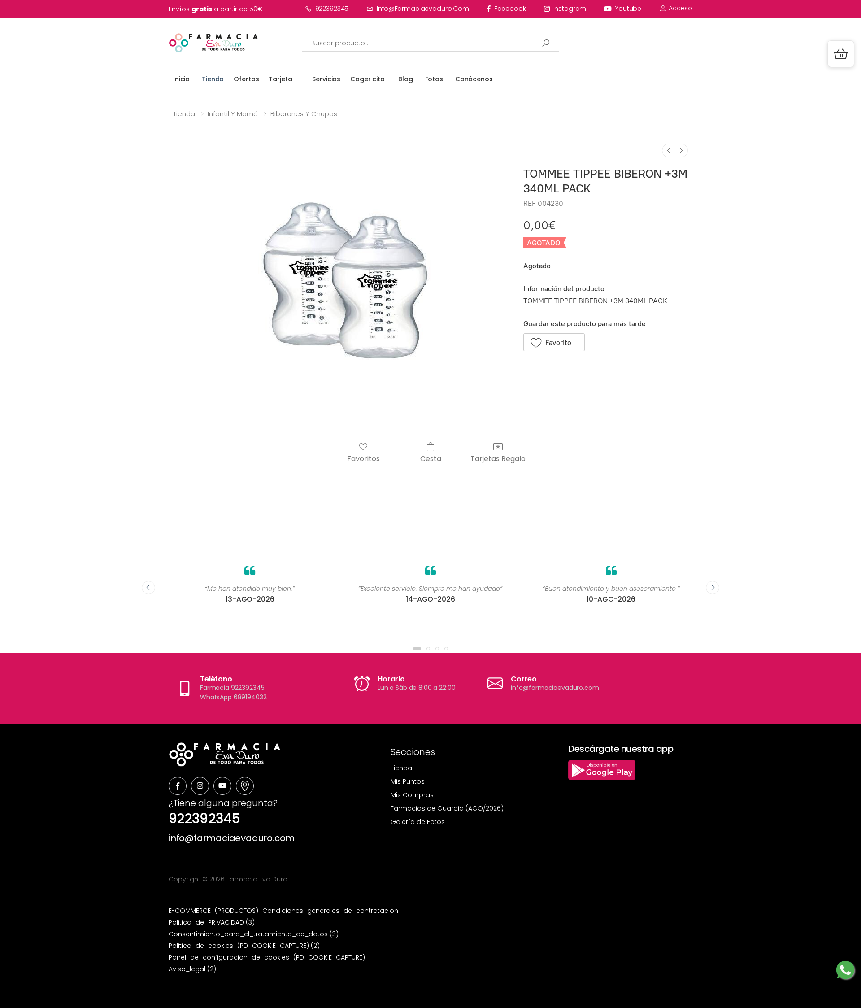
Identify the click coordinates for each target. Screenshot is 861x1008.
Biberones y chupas (303, 113)
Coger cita (367, 78)
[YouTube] (222, 786)
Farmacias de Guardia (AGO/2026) (447, 808)
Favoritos (363, 458)
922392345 (332, 8)
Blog (405, 78)
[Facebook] (178, 786)
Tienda (213, 78)
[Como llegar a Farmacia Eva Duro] (245, 786)
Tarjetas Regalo (498, 458)
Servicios (326, 78)
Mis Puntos (408, 781)
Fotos (434, 78)
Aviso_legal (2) (192, 968)
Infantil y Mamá (233, 113)
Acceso (679, 8)
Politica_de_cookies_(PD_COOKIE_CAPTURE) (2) (244, 945)
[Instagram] (200, 786)
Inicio (181, 78)
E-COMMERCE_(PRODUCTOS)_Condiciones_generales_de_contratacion (283, 910)
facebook (510, 8)
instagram (570, 8)
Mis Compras (412, 794)
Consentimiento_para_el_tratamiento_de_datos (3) (254, 933)
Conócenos (474, 78)
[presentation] (148, 587)
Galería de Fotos (418, 821)
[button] (840, 53)
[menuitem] (668, 150)
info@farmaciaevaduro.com (423, 8)
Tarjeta (280, 78)
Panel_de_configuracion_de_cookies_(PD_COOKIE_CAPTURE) (267, 957)
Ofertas (246, 78)
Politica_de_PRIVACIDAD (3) (212, 922)
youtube (628, 8)
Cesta (430, 458)
